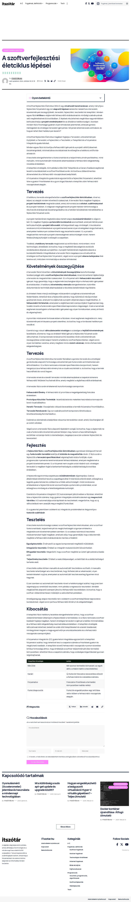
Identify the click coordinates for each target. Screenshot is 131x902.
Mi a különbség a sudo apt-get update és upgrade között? (47, 786)
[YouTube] (92, 3)
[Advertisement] (65, 22)
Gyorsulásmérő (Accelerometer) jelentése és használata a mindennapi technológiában (15, 789)
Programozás (120, 784)
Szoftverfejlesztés (13, 50)
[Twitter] (89, 3)
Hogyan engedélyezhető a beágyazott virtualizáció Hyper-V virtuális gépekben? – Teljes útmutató (82, 789)
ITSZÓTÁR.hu (16, 78)
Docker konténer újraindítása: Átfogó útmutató (111, 812)
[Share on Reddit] (51, 81)
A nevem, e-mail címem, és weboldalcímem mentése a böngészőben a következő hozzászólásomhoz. (64, 757)
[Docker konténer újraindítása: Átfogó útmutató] (114, 794)
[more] (67, 3)
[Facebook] (86, 3)
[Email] (97, 707)
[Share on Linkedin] (48, 81)
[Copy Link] (54, 81)
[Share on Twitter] (45, 81)
